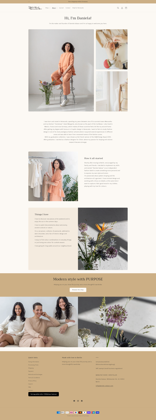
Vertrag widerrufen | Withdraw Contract (44, 394)
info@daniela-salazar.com (104, 386)
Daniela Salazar (75, 415)
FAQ (29, 387)
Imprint (30, 384)
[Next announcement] (127, 1)
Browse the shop (78, 290)
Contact (30, 390)
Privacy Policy (32, 381)
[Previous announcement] (29, 1)
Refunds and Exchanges (35, 374)
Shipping (31, 368)
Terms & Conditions (34, 377)
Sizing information (33, 362)
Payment (30, 371)
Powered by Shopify (84, 415)
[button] (47, 8)
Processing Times (33, 365)
